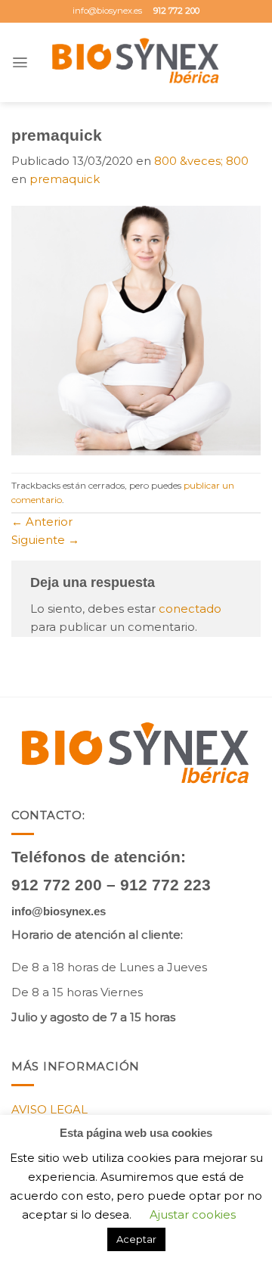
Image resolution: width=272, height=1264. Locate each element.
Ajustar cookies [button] (193, 1214)
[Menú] (20, 62)
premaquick (64, 179)
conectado (190, 609)
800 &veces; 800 (201, 161)
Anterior (42, 522)
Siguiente (45, 540)
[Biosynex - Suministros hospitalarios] (136, 62)
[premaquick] (136, 330)
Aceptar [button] (136, 1239)
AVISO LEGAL (49, 1109)
